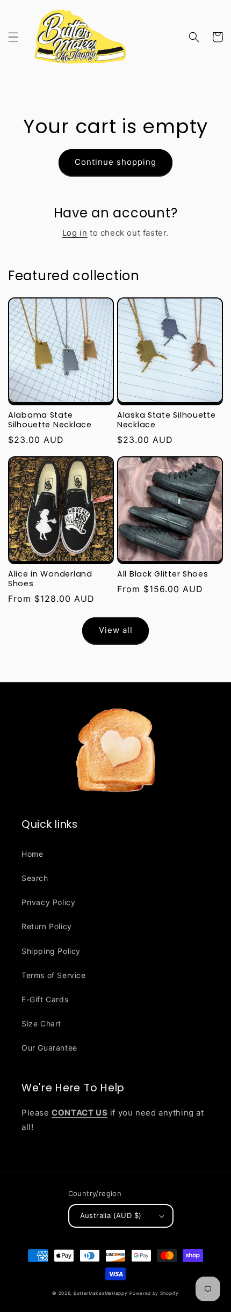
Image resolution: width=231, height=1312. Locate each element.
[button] (13, 37)
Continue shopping (115, 162)
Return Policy (46, 926)
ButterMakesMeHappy (101, 1293)
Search (34, 878)
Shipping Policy (51, 951)
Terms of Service (53, 975)
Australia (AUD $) (111, 1215)
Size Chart (41, 1023)
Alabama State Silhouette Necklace (50, 419)
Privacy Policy (48, 902)
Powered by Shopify (154, 1293)
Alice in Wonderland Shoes (50, 578)
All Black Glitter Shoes (162, 574)
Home (32, 853)
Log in (75, 233)
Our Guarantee (49, 1047)
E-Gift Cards (44, 999)
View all (116, 630)
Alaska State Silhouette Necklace (166, 419)
